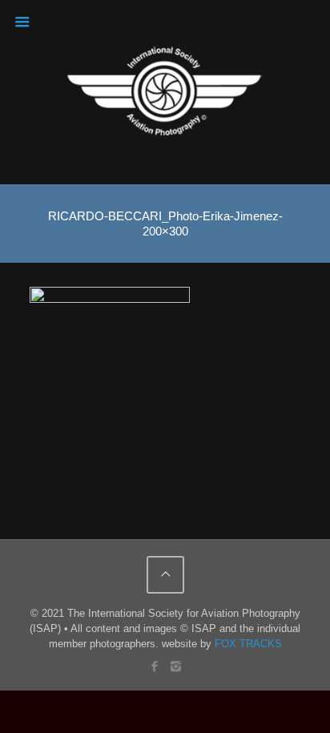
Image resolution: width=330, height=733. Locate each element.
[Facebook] (154, 666)
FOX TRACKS (248, 644)
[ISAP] (165, 92)
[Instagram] (175, 666)
